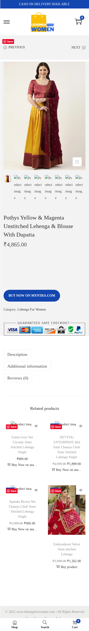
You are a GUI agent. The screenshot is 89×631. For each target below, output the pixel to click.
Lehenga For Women (32, 309)
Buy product (69, 567)
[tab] (44, 354)
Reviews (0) (17, 378)
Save (10, 41)
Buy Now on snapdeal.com (24, 465)
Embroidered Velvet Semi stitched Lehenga (66, 549)
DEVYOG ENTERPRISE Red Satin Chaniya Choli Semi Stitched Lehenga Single (66, 447)
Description (17, 354)
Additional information (27, 366)
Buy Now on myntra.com (32, 295)
